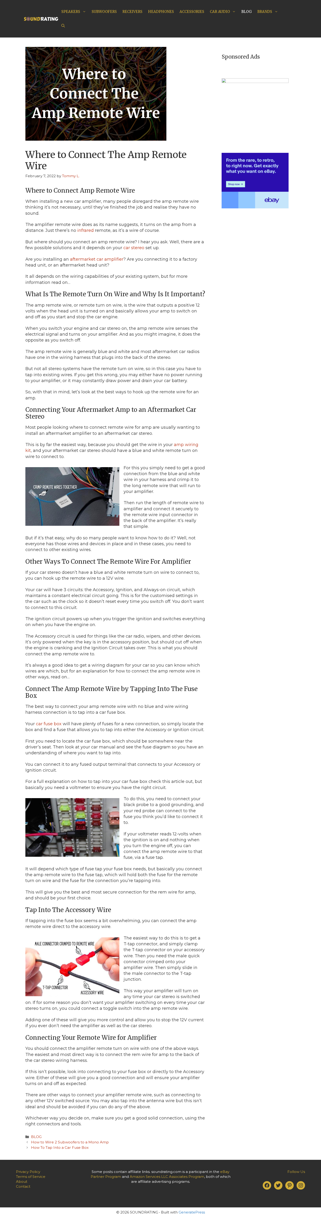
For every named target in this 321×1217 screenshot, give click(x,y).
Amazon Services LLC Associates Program (167, 1176)
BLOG (246, 11)
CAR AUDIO (220, 11)
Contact (23, 1186)
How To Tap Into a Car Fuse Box (60, 1147)
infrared (85, 230)
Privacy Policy (28, 1171)
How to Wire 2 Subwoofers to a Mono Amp (70, 1142)
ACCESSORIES (192, 11)
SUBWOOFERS (104, 11)
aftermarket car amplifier (96, 259)
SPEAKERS (70, 11)
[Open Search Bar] (63, 26)
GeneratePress (192, 1212)
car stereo (133, 247)
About (21, 1181)
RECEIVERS (132, 11)
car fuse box (49, 723)
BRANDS (264, 11)
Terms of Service (30, 1176)
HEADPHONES (161, 11)
